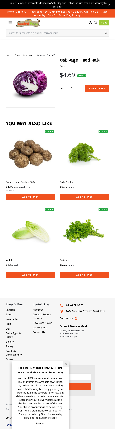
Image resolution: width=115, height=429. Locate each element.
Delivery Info (40, 327)
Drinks (9, 359)
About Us (38, 309)
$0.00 (104, 22)
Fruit (8, 324)
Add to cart (30, 197)
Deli (8, 328)
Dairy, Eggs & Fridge (13, 335)
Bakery (10, 341)
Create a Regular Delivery (42, 316)
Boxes (9, 314)
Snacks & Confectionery (14, 352)
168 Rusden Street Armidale (85, 311)
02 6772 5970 (74, 305)
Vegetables (12, 319)
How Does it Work (43, 322)
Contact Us (39, 332)
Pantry (9, 346)
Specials (10, 309)
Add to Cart (97, 88)
